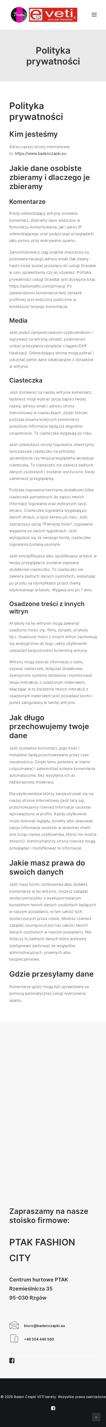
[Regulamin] (14, 1340)
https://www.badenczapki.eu (40, 153)
